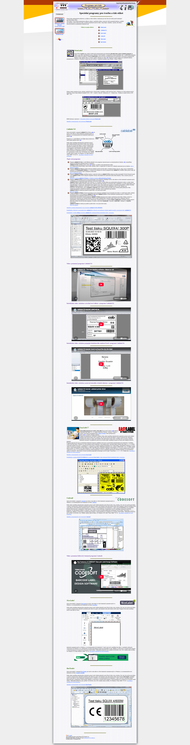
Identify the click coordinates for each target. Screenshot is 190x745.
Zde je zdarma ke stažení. (76, 172)
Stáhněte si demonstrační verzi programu (79, 121)
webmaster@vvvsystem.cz (89, 737)
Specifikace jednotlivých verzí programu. (99, 651)
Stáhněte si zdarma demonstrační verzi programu (84, 207)
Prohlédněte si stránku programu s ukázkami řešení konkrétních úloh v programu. (90, 212)
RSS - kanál (69, 735)
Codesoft (103, 36)
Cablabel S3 (104, 30)
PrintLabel (103, 27)
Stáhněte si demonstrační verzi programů (78, 516)
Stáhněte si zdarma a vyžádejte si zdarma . (90, 178)
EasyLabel (103, 33)
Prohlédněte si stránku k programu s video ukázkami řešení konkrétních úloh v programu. (96, 457)
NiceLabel (103, 39)
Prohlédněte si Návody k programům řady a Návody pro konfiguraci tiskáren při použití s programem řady (99, 210)
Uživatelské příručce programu (90, 119)
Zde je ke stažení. (74, 191)
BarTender (103, 42)
